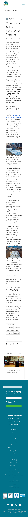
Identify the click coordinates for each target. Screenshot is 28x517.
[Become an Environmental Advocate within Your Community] (14, 361)
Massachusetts (14, 330)
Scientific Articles (14, 481)
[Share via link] (17, 344)
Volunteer (14, 436)
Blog (14, 478)
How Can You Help (14, 472)
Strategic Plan (14, 451)
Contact (14, 433)
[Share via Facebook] (6, 344)
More (15, 10)
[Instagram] (16, 505)
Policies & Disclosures (14, 448)
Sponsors (13, 445)
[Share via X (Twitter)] (10, 344)
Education (8, 337)
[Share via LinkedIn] (13, 344)
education (17, 327)
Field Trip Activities (14, 487)
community (9, 333)
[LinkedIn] (20, 505)
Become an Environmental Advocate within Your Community (13, 371)
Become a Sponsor (14, 469)
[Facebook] (12, 505)
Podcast (14, 484)
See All (20, 353)
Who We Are (14, 466)
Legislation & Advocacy (11, 339)
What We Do (14, 463)
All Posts (7, 10)
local (8, 330)
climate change (10, 324)
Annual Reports (14, 454)
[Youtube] (8, 505)
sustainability (10, 327)
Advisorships (13, 442)
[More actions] (21, 19)
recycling (16, 333)
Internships (14, 439)
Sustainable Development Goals (14, 475)
